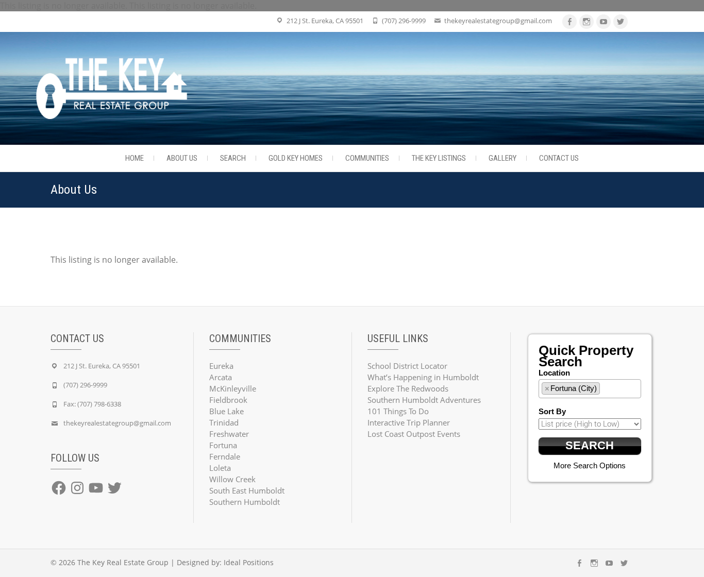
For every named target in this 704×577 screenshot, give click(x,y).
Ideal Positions (249, 562)
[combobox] (590, 388)
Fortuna (223, 445)
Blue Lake (226, 411)
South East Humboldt (246, 490)
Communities (367, 158)
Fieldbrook (228, 400)
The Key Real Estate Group (123, 562)
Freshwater (229, 434)
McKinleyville (232, 388)
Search (233, 158)
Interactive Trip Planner (408, 422)
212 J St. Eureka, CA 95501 (325, 20)
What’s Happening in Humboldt (423, 377)
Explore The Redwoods (407, 388)
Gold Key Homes (296, 158)
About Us (181, 158)
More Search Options (590, 465)
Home (134, 158)
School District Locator (407, 366)
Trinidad (224, 422)
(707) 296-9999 (404, 20)
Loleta (220, 468)
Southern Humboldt (244, 502)
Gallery (502, 158)
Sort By (552, 411)
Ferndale (224, 456)
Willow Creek (232, 479)
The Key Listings (439, 158)
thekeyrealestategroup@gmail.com (498, 20)
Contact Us (559, 158)
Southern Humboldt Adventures (424, 400)
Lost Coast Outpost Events (413, 434)
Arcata (220, 377)
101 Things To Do (398, 411)
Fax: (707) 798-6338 (92, 404)
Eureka (221, 366)
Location (554, 372)
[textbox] (605, 388)
